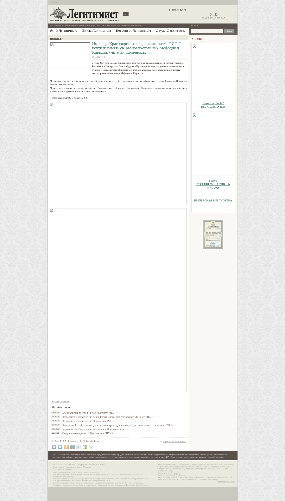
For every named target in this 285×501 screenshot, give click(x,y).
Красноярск (73, 441)
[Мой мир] (72, 447)
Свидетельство (213, 235)
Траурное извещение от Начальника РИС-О (87, 433)
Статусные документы (226, 482)
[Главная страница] (51, 30)
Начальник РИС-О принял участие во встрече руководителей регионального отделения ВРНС (117, 425)
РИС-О (63, 441)
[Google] (85, 447)
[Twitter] (60, 447)
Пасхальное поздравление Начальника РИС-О (88, 421)
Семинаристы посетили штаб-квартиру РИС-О (89, 412)
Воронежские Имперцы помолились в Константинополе (95, 429)
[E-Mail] (91, 447)
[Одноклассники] (66, 447)
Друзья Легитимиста (171, 30)
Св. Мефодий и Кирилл (90, 441)
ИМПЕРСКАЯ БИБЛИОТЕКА (213, 200)
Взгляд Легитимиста (96, 30)
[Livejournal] (78, 447)
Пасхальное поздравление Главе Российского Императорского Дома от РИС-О (108, 417)
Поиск (195, 25)
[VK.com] (54, 447)
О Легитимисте (66, 30)
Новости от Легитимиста (133, 30)
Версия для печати (60, 401)
